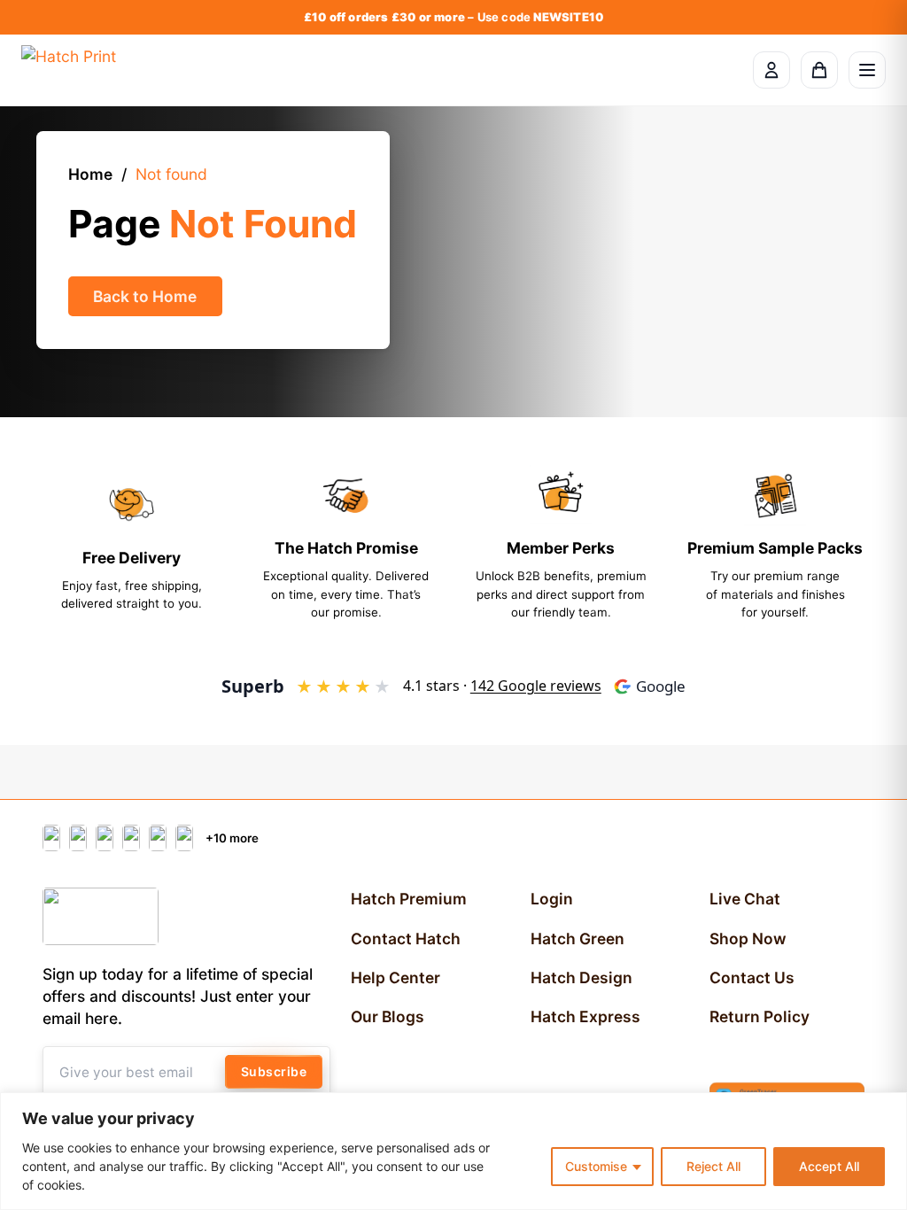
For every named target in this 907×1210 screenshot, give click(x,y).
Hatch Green (577, 938)
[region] (453, 1151)
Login (552, 898)
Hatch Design (581, 977)
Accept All (829, 1166)
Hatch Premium (409, 898)
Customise (596, 1166)
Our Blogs (387, 1016)
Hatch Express (585, 1016)
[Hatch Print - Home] (68, 70)
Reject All (713, 1166)
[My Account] (771, 70)
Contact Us (752, 977)
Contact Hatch (406, 938)
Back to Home (145, 296)
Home (90, 174)
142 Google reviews (535, 685)
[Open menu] (867, 70)
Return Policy (759, 1016)
